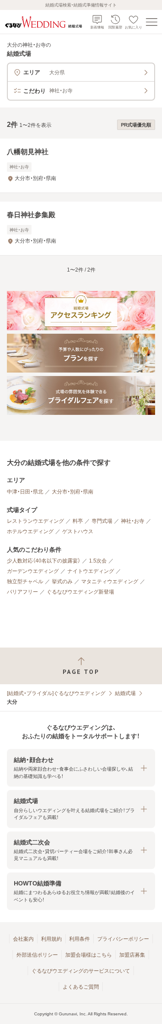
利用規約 (51, 939)
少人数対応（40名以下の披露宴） (43, 561)
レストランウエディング (35, 521)
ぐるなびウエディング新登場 (80, 592)
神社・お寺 (132, 521)
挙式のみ (62, 581)
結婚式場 (125, 693)
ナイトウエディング (90, 571)
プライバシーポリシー (123, 939)
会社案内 (23, 939)
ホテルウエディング (30, 531)
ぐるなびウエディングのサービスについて (81, 971)
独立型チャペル (25, 581)
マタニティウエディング (109, 581)
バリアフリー (22, 592)
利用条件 (79, 939)
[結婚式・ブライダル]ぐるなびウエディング (56, 693)
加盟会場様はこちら (88, 955)
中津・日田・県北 (25, 492)
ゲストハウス (77, 531)
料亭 (78, 521)
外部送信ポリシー (37, 955)
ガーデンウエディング (33, 571)
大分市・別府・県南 (72, 492)
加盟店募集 (132, 955)
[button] (81, 768)
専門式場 (102, 521)
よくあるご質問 (81, 987)
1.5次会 (98, 561)
